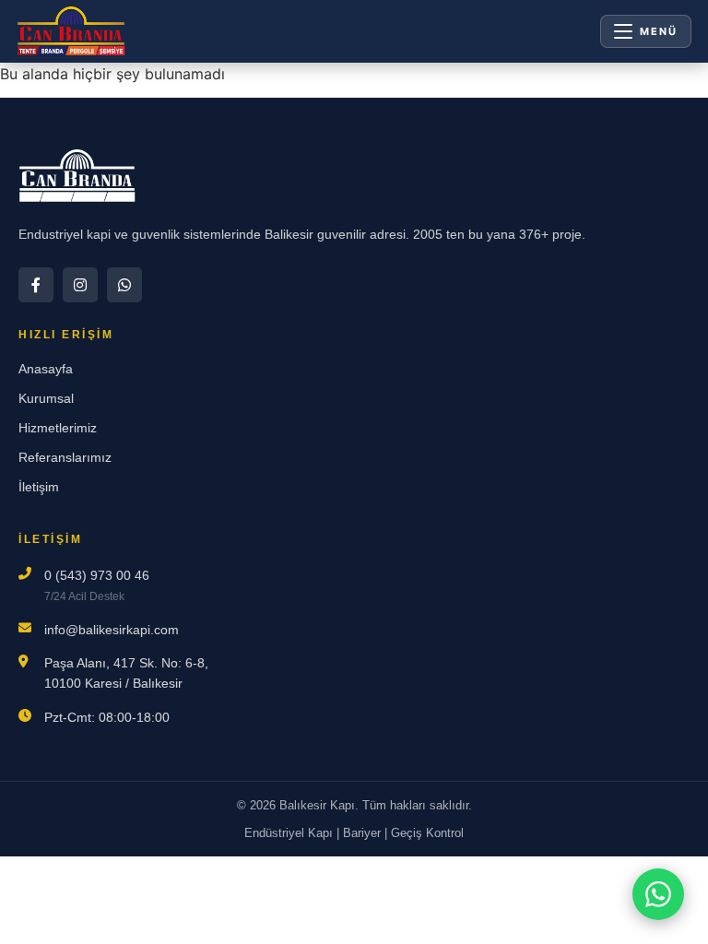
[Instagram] (80, 284)
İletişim (38, 486)
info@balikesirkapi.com (111, 629)
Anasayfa (45, 368)
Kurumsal (46, 398)
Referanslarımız (65, 457)
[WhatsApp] (124, 284)
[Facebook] (35, 284)
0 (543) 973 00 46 (96, 575)
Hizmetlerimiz (57, 427)
